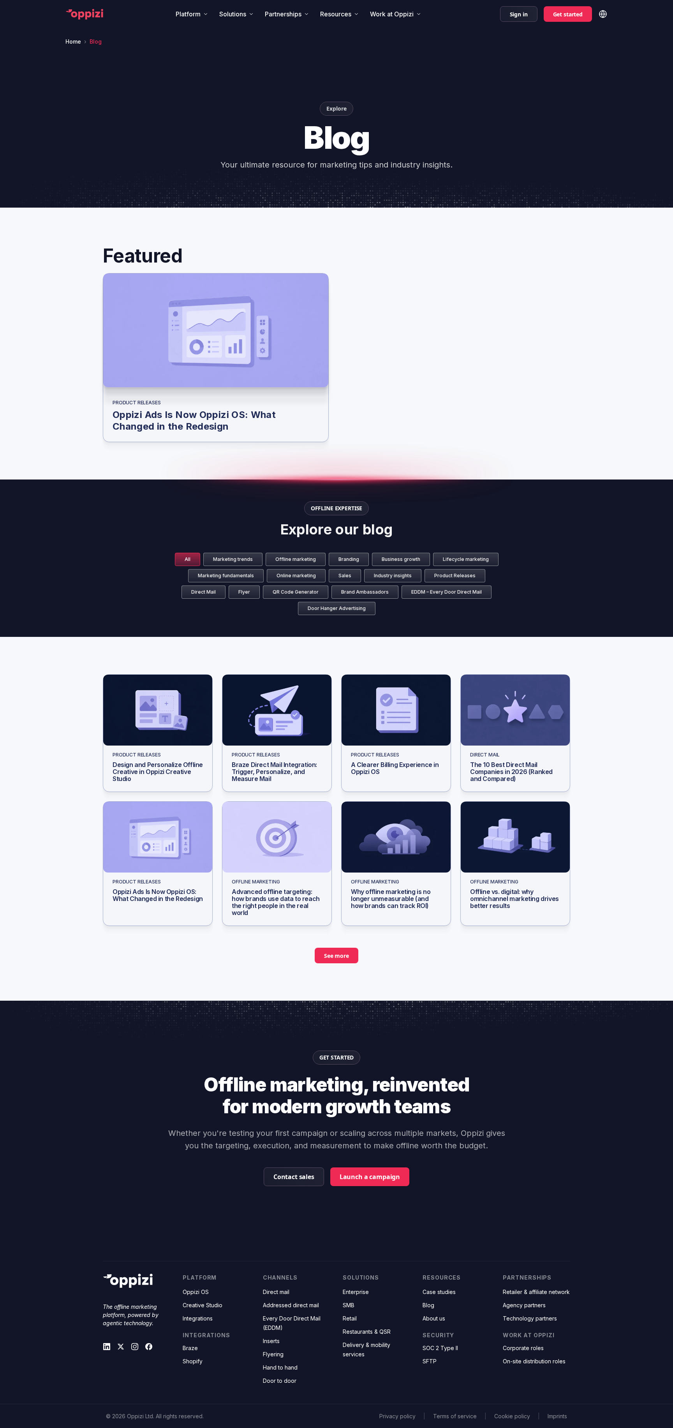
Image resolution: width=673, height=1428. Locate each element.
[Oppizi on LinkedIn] (107, 1346)
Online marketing (296, 575)
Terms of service (455, 1416)
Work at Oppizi (392, 14)
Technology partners (530, 1318)
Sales (344, 575)
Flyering (273, 1354)
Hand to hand (280, 1367)
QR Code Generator (296, 592)
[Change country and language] (603, 14)
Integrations (198, 1318)
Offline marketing (295, 559)
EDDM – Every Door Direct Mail (446, 592)
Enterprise (356, 1292)
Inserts (271, 1341)
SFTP (430, 1361)
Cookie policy (512, 1416)
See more (336, 955)
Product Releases (455, 575)
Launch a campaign (370, 1176)
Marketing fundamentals (226, 575)
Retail (350, 1318)
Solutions (232, 14)
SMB (348, 1305)
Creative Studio (202, 1305)
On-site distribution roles (534, 1361)
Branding (348, 559)
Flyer (244, 592)
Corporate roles (523, 1348)
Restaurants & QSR (367, 1331)
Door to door (279, 1380)
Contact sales (293, 1176)
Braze (190, 1348)
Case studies (439, 1292)
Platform (188, 14)
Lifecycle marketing (466, 559)
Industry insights (393, 575)
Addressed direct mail (291, 1305)
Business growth (401, 559)
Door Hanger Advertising (337, 608)
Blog (428, 1305)
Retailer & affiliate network (536, 1292)
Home (73, 41)
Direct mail (276, 1292)
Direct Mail (203, 592)
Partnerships (283, 14)
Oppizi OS (196, 1292)
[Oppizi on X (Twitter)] (121, 1346)
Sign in (519, 14)
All (187, 559)
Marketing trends (233, 559)
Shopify (193, 1361)
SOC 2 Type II (440, 1348)
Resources (335, 14)
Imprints (557, 1416)
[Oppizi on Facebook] (149, 1346)
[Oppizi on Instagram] (135, 1346)
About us (434, 1318)
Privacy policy (397, 1416)
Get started (568, 14)
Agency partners (524, 1305)
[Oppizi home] (84, 14)
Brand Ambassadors (365, 592)
